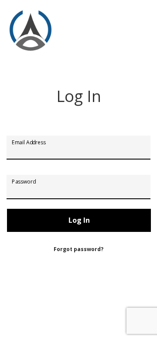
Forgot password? (78, 249)
